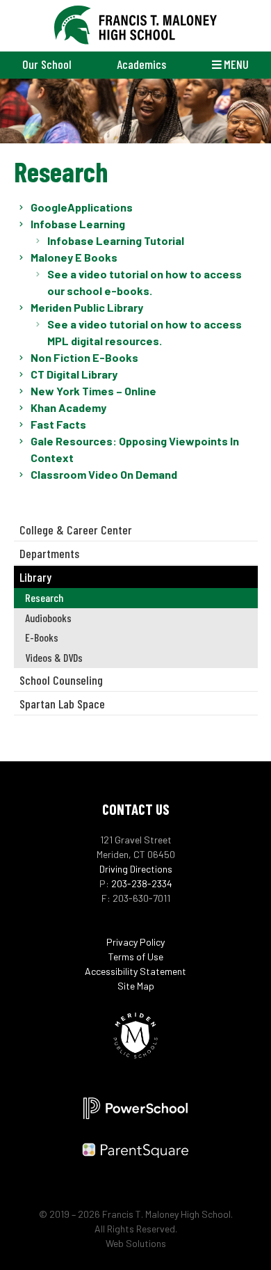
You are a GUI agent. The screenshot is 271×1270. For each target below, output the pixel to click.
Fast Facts (58, 424)
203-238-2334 (141, 883)
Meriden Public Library (87, 307)
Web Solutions (136, 1243)
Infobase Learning (78, 223)
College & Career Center (75, 529)
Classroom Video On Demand (104, 474)
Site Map (135, 986)
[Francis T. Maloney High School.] (136, 25)
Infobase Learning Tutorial (115, 240)
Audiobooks (48, 617)
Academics (141, 64)
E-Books (41, 637)
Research (44, 597)
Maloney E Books (74, 257)
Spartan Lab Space (62, 703)
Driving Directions (135, 869)
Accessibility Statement (135, 971)
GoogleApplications (82, 207)
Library (35, 577)
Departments (49, 553)
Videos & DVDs (54, 657)
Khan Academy (68, 407)
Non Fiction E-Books (84, 357)
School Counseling (61, 680)
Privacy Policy (135, 942)
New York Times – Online (93, 390)
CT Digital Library (74, 374)
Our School (47, 64)
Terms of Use (135, 956)
